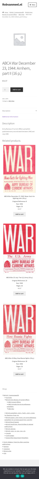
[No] (37, 473)
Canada (8, 433)
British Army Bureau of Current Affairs (17, 400)
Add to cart (17, 90)
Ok (17, 476)
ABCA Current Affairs (14, 402)
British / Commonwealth (17, 12)
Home (6, 12)
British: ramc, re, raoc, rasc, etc (16, 431)
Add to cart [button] (20, 214)
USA (5, 453)
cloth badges (10, 436)
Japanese (7, 449)
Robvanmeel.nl (12, 4)
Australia (9, 397)
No (22, 476)
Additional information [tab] (10, 117)
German (6, 446)
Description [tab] (6, 111)
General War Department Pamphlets (17, 438)
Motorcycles (7, 451)
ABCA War (21, 14)
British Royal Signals (12, 422)
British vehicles (11, 429)
